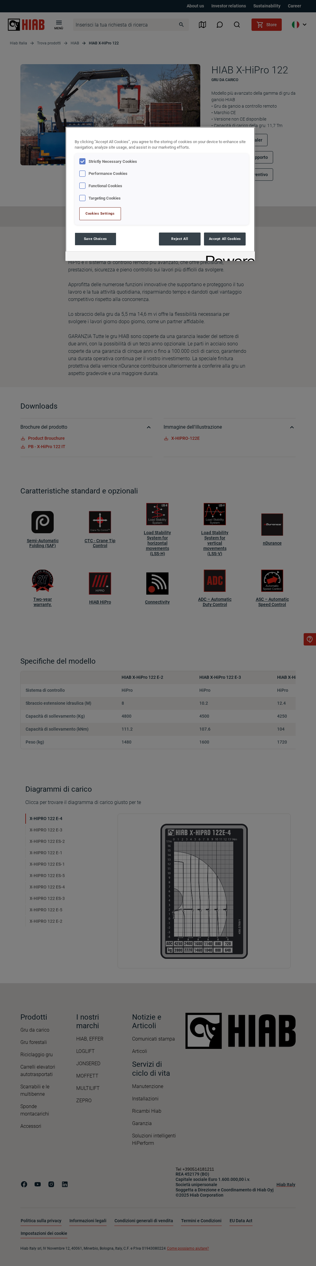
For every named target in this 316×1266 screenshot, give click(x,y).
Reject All (179, 239)
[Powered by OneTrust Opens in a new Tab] (228, 257)
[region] (160, 194)
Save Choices (95, 239)
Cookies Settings (99, 213)
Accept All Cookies (225, 239)
